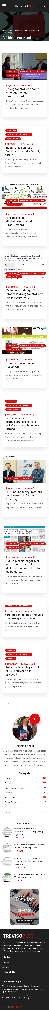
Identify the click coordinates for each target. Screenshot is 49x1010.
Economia (12, 72)
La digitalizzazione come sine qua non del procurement (22, 92)
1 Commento (27, 359)
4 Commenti (27, 488)
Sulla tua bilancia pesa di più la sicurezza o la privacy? (22, 671)
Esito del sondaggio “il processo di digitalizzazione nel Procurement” (24, 294)
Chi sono (5, 967)
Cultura (11, 650)
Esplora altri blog (9, 972)
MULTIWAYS (17, 1007)
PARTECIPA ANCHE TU (15, 998)
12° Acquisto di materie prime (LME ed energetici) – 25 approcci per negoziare (29, 861)
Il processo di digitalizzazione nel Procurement (19, 221)
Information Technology (32, 72)
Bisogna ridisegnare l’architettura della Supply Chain (22, 151)
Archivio (5, 963)
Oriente (11, 658)
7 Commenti (27, 611)
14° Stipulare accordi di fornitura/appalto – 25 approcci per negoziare (29, 832)
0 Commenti (27, 85)
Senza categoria (12, 802)
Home (5, 30)
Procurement (14, 75)
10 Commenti (27, 664)
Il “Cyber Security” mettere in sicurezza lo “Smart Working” (24, 495)
